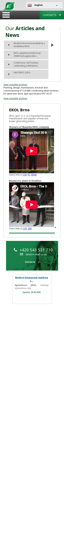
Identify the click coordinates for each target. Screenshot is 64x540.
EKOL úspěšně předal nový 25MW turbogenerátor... (27, 54)
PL (29, 174)
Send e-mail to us (36, 254)
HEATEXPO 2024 (22, 72)
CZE (25, 174)
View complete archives (15, 84)
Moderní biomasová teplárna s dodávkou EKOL (29, 45)
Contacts (49, 15)
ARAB (34, 174)
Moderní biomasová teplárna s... (31, 279)
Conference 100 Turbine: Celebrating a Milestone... (26, 64)
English (38, 5)
